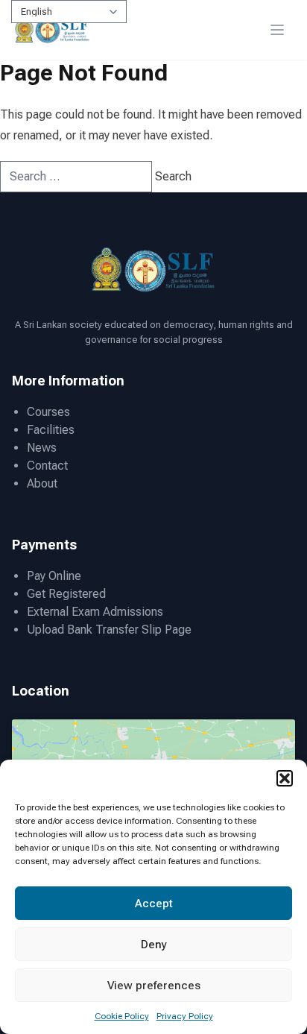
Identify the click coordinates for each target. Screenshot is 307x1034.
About (42, 483)
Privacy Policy (184, 1016)
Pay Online (54, 576)
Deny (154, 944)
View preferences (153, 985)
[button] (284, 778)
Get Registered (66, 594)
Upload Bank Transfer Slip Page (109, 629)
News (42, 448)
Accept (154, 903)
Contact (47, 465)
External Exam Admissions (95, 612)
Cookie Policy (122, 1016)
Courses (48, 412)
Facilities (51, 430)
